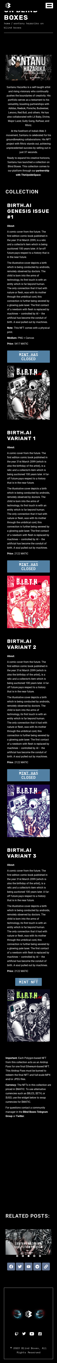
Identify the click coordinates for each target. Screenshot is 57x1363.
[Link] (46, 1266)
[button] (9, 1242)
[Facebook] (11, 1266)
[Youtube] (28, 1266)
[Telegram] (37, 1266)
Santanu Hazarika (17, 87)
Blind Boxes (30, 1348)
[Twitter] (20, 1266)
